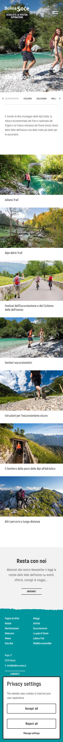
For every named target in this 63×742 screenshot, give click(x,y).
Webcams (9, 633)
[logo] (17, 9)
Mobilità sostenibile (42, 643)
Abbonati (31, 591)
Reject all (32, 724)
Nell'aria (55, 98)
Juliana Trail (38, 638)
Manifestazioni (12, 628)
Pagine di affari (12, 618)
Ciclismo (28, 98)
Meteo (8, 638)
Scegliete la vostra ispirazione (17, 16)
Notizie (8, 623)
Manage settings (31, 733)
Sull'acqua (42, 98)
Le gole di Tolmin (41, 633)
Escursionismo (49, 69)
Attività (34, 69)
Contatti (15, 674)
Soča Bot (9, 643)
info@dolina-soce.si (16, 665)
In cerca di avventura (16, 69)
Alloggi (36, 618)
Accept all (31, 708)
